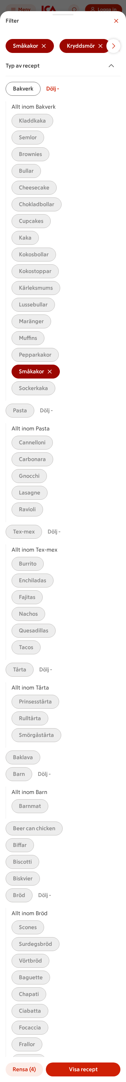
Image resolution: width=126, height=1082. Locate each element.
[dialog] (63, 546)
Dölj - (52, 88)
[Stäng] (116, 21)
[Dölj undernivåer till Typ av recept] (112, 65)
